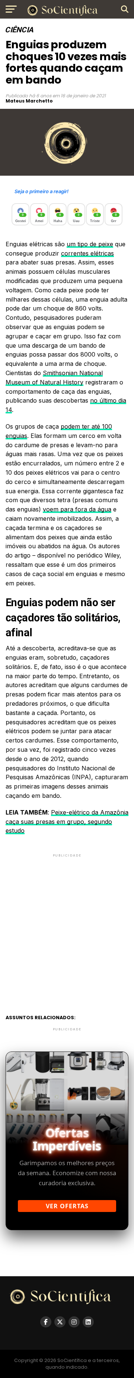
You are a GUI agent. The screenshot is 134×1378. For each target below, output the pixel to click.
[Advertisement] (67, 925)
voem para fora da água (77, 509)
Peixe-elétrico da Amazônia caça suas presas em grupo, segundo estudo (67, 822)
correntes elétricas (87, 253)
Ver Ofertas (67, 1206)
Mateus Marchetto (29, 101)
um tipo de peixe (90, 244)
